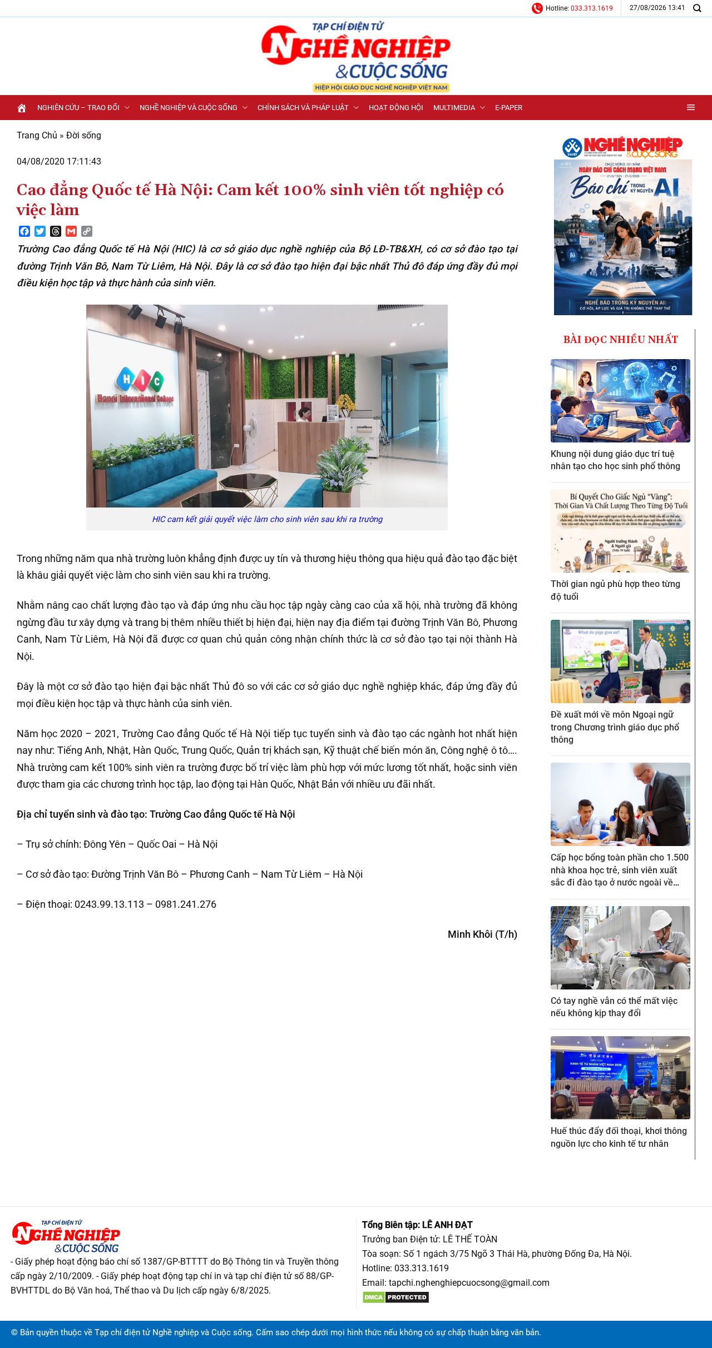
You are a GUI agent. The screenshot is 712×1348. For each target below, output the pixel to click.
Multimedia (454, 107)
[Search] (697, 8)
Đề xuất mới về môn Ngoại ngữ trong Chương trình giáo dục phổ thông (615, 727)
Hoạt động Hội (396, 107)
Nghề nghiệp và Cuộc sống (189, 107)
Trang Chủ (37, 135)
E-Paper (508, 107)
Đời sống (83, 135)
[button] (691, 107)
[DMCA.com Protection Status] (395, 1297)
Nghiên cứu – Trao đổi (78, 107)
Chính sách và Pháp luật (303, 107)
